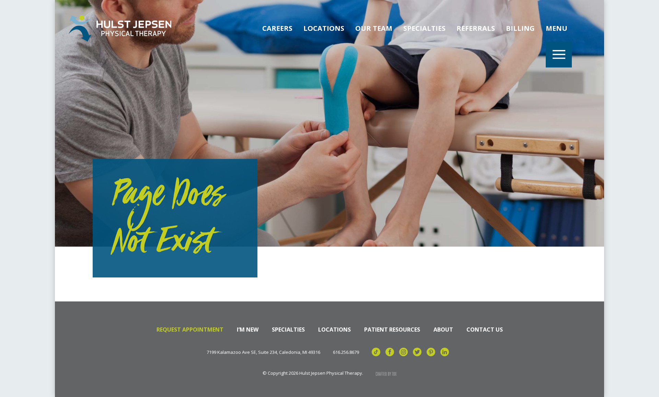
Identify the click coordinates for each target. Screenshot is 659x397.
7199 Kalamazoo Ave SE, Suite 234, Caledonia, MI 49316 (263, 352)
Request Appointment (190, 329)
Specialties (424, 28)
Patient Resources (392, 329)
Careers (277, 28)
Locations (323, 28)
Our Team (373, 28)
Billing (520, 28)
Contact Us (484, 329)
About (443, 329)
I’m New (247, 329)
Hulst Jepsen (120, 28)
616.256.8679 (346, 352)
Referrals (475, 28)
